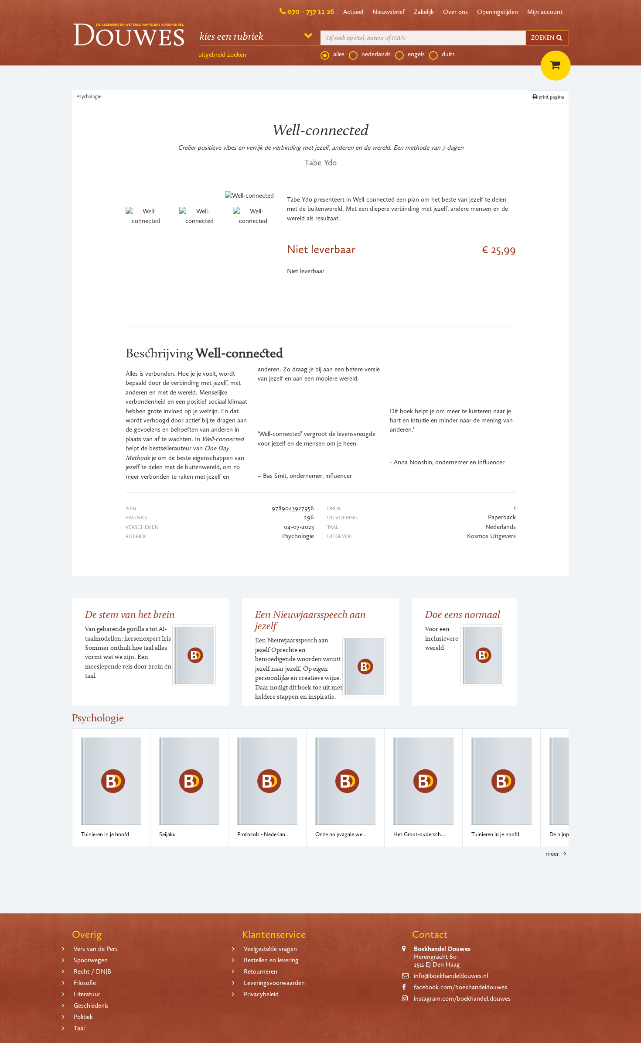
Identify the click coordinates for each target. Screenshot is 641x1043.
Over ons (455, 12)
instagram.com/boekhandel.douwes (462, 998)
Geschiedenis (91, 1005)
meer (553, 854)
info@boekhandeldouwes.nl (451, 976)
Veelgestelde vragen (270, 949)
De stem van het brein (130, 614)
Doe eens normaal (462, 614)
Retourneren (260, 971)
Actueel (353, 12)
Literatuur (87, 994)
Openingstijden (497, 12)
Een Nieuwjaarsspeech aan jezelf (310, 620)
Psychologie (89, 96)
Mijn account (545, 12)
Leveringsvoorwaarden (274, 983)
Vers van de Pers (96, 949)
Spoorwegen (91, 960)
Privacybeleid (261, 994)
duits (448, 54)
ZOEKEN (543, 37)
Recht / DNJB (92, 971)
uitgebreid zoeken (222, 54)
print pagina (550, 97)
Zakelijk (424, 12)
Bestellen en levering (271, 960)
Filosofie (85, 983)
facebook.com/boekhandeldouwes (460, 987)
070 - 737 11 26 (310, 11)
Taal (79, 1028)
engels (416, 54)
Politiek (83, 1017)
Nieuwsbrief (388, 12)
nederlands (376, 54)
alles (338, 54)
